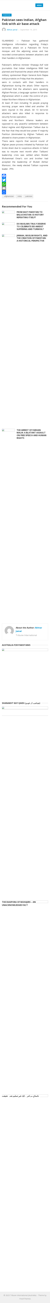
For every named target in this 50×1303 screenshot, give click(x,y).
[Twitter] (25, 180)
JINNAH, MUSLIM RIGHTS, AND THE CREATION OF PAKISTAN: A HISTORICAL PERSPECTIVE (32, 238)
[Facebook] (25, 176)
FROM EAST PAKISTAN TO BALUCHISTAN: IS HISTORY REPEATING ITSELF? (30, 215)
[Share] (25, 192)
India (20, 196)
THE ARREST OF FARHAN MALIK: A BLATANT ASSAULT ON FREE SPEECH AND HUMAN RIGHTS (31, 434)
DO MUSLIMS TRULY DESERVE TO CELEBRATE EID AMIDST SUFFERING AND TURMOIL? (31, 226)
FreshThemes (25, 1299)
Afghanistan (9, 196)
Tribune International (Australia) (23, 1295)
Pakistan (6, 15)
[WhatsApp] (25, 184)
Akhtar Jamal (12, 29)
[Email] (25, 188)
